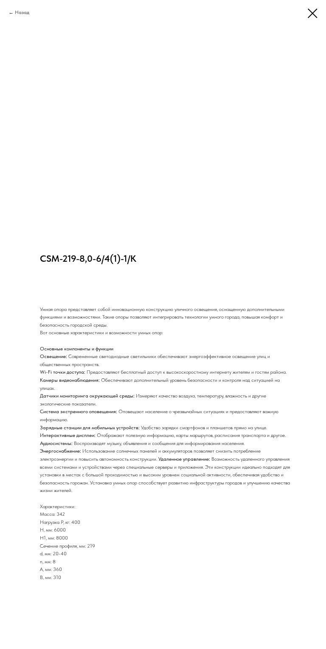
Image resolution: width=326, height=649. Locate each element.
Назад (22, 12)
